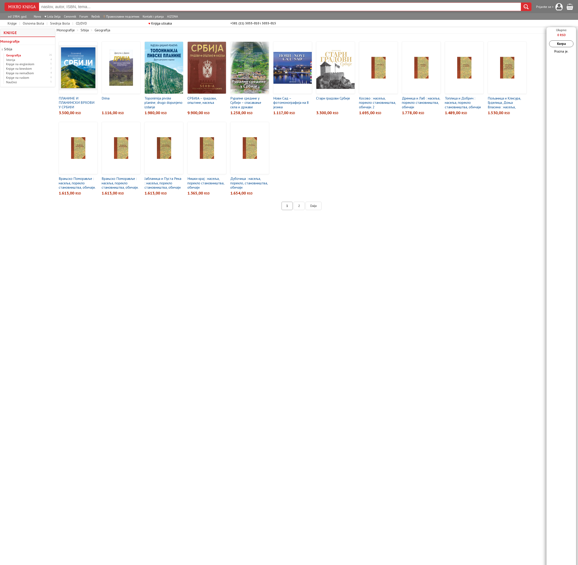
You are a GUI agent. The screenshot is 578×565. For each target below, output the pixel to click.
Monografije (10, 41)
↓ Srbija (6, 49)
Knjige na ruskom (17, 78)
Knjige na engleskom (20, 64)
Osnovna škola (33, 23)
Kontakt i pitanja (153, 16)
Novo (37, 16)
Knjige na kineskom (19, 69)
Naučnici (11, 82)
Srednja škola (60, 23)
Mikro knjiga (22, 6)
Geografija (13, 55)
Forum (83, 16)
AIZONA (172, 16)
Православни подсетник (121, 16)
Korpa (561, 44)
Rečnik (95, 16)
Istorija (10, 60)
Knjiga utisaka (160, 23)
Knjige (12, 23)
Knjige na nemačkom (20, 73)
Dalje (313, 206)
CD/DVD (81, 23)
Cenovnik (70, 16)
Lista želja (52, 16)
